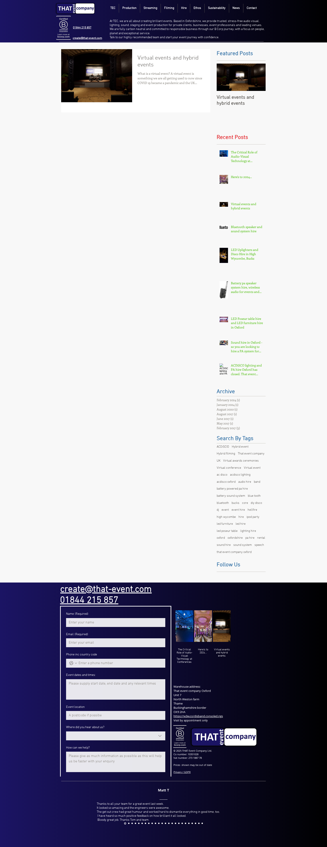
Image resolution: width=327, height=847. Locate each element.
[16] (189, 823)
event (225, 510)
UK (218, 461)
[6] (155, 823)
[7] (158, 823)
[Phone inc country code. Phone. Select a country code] (73, 663)
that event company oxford (234, 552)
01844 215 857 (82, 28)
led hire (241, 524)
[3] (145, 823)
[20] (202, 823)
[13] (179, 823)
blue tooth (254, 496)
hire (241, 517)
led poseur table (227, 531)
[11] (172, 823)
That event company (251, 454)
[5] (152, 823)
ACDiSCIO (223, 447)
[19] (199, 823)
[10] (169, 823)
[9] (165, 823)
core (245, 503)
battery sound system (231, 496)
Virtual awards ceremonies (241, 461)
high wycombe (226, 517)
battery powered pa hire (232, 489)
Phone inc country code (81, 655)
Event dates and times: (81, 675)
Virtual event (252, 468)
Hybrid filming (226, 454)
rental (261, 538)
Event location (75, 707)
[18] (195, 823)
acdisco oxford (226, 482)
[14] (182, 823)
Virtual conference (229, 468)
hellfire (252, 510)
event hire (238, 510)
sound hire (224, 545)
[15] (185, 823)
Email (77, 634)
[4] (148, 823)
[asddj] (124, 823)
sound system (242, 545)
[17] (192, 823)
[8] (162, 823)
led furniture (225, 524)
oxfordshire (235, 538)
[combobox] (115, 735)
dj (218, 510)
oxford (221, 538)
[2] (142, 823)
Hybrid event (240, 447)
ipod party (252, 517)
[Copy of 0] (128, 823)
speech (259, 545)
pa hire (249, 538)
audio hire (244, 482)
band (257, 482)
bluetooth (223, 503)
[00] (132, 823)
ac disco (222, 475)
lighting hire (248, 531)
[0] (135, 823)
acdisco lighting (240, 475)
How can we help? (78, 748)
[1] (138, 823)
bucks (235, 503)
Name (77, 614)
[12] (175, 823)
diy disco (256, 503)
